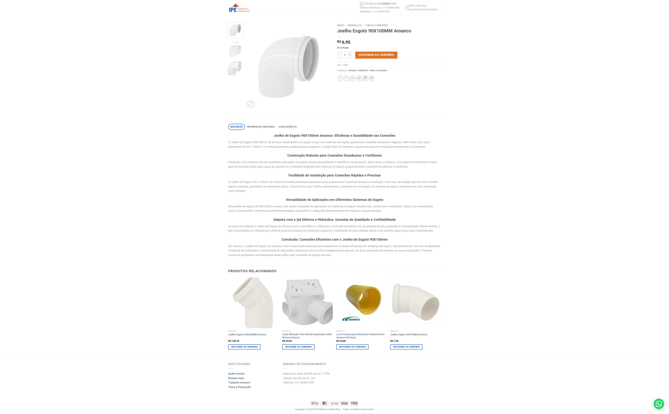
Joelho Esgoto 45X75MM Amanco (408, 334)
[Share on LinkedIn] (365, 78)
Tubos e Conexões (376, 25)
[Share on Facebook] (340, 78)
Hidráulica (355, 25)
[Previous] (252, 65)
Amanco (353, 70)
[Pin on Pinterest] (359, 78)
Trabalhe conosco (239, 382)
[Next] (326, 65)
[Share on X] (346, 78)
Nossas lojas (236, 378)
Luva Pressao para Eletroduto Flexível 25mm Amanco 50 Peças (360, 336)
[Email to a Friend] (353, 78)
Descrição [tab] (236, 126)
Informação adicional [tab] (261, 126)
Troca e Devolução (239, 387)
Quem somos (236, 373)
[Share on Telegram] (372, 78)
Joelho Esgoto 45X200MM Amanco (247, 334)
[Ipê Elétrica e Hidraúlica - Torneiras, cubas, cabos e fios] (239, 7)
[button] (250, 103)
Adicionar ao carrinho (376, 55)
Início (340, 25)
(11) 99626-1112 (387, 3)
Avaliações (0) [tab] (288, 126)
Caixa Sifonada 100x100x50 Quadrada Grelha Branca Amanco (307, 336)
